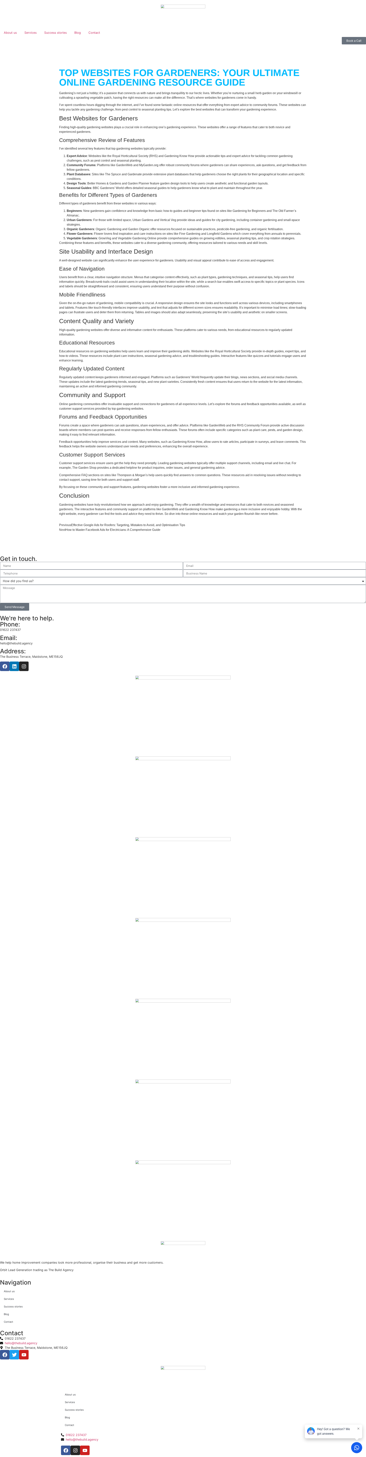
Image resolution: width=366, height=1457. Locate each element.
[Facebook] (5, 666)
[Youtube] (85, 1450)
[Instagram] (24, 666)
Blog (77, 32)
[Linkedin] (14, 666)
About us (10, 32)
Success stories (55, 32)
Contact (94, 32)
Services (30, 32)
